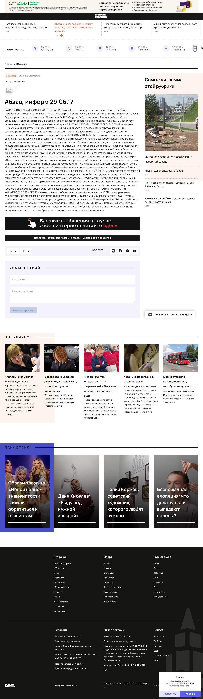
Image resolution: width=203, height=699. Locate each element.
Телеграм (158, 646)
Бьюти (157, 568)
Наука (57, 596)
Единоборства (111, 596)
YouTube (158, 641)
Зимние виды (110, 591)
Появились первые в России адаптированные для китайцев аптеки (26, 25)
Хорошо (190, 693)
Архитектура (160, 591)
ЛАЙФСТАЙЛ (17, 447)
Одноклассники (161, 655)
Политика (59, 577)
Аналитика (59, 611)
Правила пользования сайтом (69, 663)
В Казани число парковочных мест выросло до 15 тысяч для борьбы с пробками (73, 27)
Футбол (107, 563)
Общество (21, 64)
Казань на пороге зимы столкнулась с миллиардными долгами (140, 381)
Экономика (59, 582)
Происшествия (61, 587)
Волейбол (109, 572)
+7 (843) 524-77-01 (122, 636)
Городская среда (62, 563)
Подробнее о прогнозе (14, 50)
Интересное (110, 601)
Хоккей (107, 568)
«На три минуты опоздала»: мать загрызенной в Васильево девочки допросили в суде (101, 386)
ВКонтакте (159, 636)
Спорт (108, 557)
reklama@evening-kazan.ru (124, 641)
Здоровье (158, 572)
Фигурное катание (113, 587)
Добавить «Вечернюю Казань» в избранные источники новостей (72, 237)
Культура (58, 591)
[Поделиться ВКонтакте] (113, 251)
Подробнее (169, 693)
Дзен (156, 650)
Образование (61, 601)
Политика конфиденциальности (70, 668)
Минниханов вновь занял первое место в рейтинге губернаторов (175, 25)
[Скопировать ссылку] (134, 251)
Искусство (159, 582)
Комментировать (23, 310)
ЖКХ (56, 572)
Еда (155, 587)
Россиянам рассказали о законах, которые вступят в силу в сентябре (123, 25)
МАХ (156, 660)
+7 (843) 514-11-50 (72, 636)
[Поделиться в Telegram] (127, 251)
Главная (9, 64)
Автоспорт (109, 582)
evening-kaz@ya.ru (70, 641)
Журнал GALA (162, 557)
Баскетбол (109, 577)
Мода (156, 563)
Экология (59, 606)
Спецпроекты (160, 596)
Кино (156, 577)
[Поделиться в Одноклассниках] (120, 251)
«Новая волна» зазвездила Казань (164, 170)
